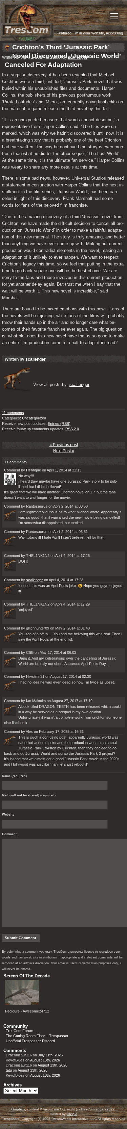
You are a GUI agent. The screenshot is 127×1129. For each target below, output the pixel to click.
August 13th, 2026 (45, 1060)
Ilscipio (72, 1114)
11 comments (13, 413)
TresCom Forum (19, 1031)
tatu (9, 1070)
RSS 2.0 (72, 429)
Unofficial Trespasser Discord (30, 1041)
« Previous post (63, 444)
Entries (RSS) (59, 423)
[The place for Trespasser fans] (27, 39)
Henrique (33, 470)
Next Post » (63, 450)
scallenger (77, 57)
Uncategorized (34, 418)
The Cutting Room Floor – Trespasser (37, 1036)
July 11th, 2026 (50, 1055)
